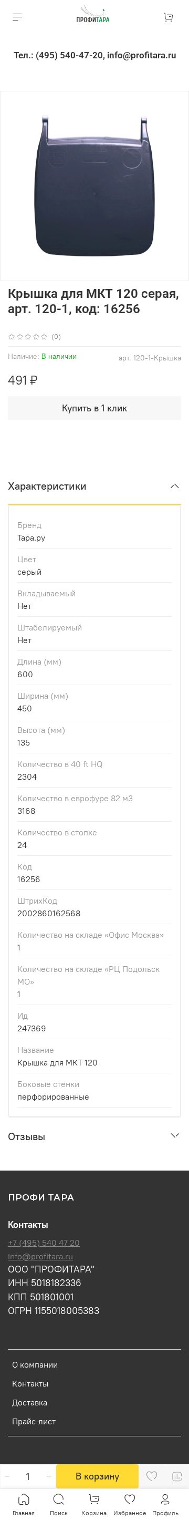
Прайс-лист (34, 1421)
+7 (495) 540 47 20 (44, 1242)
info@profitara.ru (40, 1256)
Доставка (29, 1402)
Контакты (30, 1383)
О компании (35, 1364)
